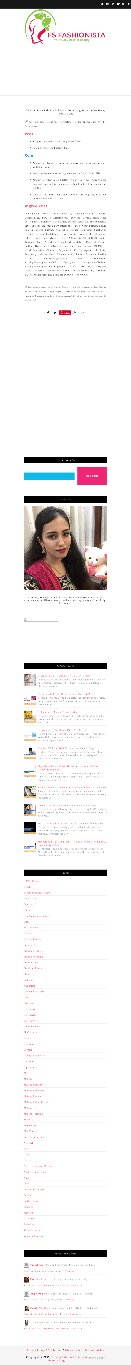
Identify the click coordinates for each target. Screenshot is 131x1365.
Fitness (28, 974)
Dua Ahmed (37, 1265)
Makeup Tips (31, 1107)
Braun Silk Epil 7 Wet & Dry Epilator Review (64, 675)
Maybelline (30, 1125)
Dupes (27, 921)
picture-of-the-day (34, 1189)
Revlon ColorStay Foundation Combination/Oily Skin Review (72, 787)
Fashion (28, 933)
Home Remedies (33, 1026)
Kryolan (28, 1049)
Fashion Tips (31, 945)
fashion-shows (32, 962)
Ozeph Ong (36, 1293)
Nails (27, 1148)
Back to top (96, 1357)
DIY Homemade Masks (36, 915)
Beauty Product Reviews (37, 892)
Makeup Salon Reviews (37, 1102)
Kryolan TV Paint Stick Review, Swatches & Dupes (67, 748)
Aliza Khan (36, 1322)
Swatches (29, 1224)
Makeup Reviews (33, 1096)
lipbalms (28, 1061)
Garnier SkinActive (35, 991)
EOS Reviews (31, 927)
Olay (26, 1183)
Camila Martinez (40, 1308)
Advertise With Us (77, 1350)
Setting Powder (32, 1201)
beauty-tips (30, 898)
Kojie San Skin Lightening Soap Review (43, 1271)
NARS (27, 1154)
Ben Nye (28, 904)
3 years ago (70, 1271)
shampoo (29, 1206)
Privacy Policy (36, 1350)
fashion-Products (33, 950)
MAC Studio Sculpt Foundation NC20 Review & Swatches (70, 823)
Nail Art (28, 1142)
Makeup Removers (34, 1090)
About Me (97, 1350)
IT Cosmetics (31, 1032)
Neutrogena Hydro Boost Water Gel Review (62, 730)
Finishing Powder (34, 968)
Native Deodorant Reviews (39, 1166)
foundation (30, 985)
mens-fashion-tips (34, 1137)
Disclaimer (55, 1350)
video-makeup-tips (34, 1236)
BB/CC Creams (32, 881)
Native (27, 1160)
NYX (27, 1177)
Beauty (28, 886)
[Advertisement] (65, 71)
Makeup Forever (33, 1084)
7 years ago (76, 1285)
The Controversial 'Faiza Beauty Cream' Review (46, 1285)
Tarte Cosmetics (33, 1230)
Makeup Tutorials (33, 1113)
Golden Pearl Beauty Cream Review (58, 712)
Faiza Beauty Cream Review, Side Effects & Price (66, 694)
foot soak (29, 979)
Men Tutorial (31, 1131)
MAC (27, 1073)
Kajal (27, 1038)
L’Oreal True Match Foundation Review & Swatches (67, 805)
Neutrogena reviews (35, 1171)
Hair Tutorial (31, 1020)
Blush (27, 910)
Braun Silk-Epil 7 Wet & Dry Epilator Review (46, 1314)
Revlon (28, 1195)
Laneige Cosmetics (34, 1055)
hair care (29, 1003)
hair (26, 997)
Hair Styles (30, 1014)
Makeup (28, 1078)
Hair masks (30, 1009)
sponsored (29, 1218)
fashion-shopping (33, 956)
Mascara (28, 1119)
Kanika (34, 1279)
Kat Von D (30, 1043)
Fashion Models (32, 939)
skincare (28, 1212)
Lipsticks (29, 1067)
